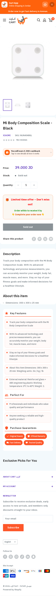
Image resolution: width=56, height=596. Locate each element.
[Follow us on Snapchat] (33, 557)
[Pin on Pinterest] (39, 239)
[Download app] (45, 4)
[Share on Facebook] (34, 239)
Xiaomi (7, 135)
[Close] (52, 4)
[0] (50, 20)
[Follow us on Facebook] (5, 557)
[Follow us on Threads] (11, 557)
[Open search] (38, 20)
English (8, 541)
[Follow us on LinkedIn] (28, 557)
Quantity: (8, 185)
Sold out (28, 227)
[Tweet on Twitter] (45, 239)
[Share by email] (51, 239)
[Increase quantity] (34, 185)
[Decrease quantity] (18, 185)
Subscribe (13, 527)
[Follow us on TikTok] (22, 557)
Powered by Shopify (12, 589)
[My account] (44, 20)
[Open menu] (4, 20)
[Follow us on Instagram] (16, 557)
